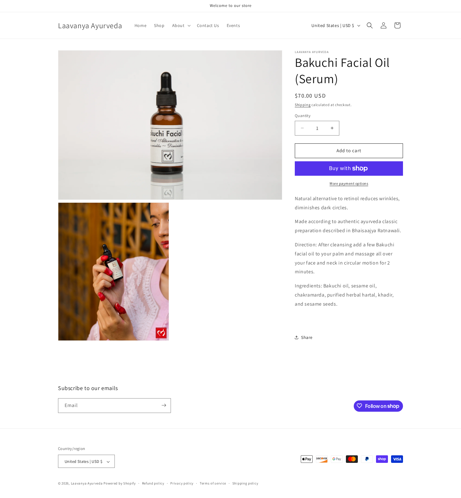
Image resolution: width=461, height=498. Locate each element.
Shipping (303, 104)
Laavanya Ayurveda (87, 483)
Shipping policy (245, 483)
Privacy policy (181, 483)
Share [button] (307, 337)
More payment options (349, 183)
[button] (180, 25)
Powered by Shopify (119, 483)
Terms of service (213, 483)
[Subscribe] (164, 405)
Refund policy (153, 483)
